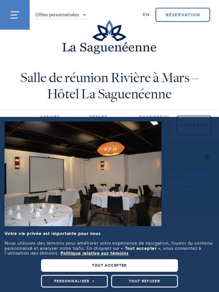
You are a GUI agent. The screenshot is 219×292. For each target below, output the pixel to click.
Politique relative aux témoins (94, 253)
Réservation (183, 15)
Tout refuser (144, 281)
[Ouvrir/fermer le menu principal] (15, 15)
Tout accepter (109, 265)
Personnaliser (74, 281)
